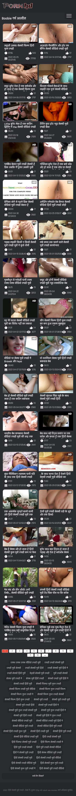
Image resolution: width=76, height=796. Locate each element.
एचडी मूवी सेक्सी (14, 668)
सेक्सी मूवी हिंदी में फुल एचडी (48, 715)
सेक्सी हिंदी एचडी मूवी (39, 731)
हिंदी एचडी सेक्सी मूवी (51, 736)
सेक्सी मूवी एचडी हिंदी (25, 705)
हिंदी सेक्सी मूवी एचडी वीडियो (51, 768)
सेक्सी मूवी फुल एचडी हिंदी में (53, 710)
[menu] (69, 16)
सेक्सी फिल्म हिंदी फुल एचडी (17, 699)
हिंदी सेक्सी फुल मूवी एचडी (51, 763)
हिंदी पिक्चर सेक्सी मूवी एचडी (24, 742)
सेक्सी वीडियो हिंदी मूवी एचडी (49, 726)
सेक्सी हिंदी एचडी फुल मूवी (14, 731)
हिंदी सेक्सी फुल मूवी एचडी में (23, 768)
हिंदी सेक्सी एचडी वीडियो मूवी (23, 763)
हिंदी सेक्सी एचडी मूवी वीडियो (48, 758)
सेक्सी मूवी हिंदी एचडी (23, 715)
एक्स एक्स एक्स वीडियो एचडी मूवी (25, 662)
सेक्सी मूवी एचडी (41, 699)
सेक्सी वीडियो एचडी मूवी (22, 721)
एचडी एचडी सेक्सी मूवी (54, 662)
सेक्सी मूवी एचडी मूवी (61, 699)
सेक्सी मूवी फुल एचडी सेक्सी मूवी (23, 710)
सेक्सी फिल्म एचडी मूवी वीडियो (22, 689)
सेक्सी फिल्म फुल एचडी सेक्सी (50, 694)
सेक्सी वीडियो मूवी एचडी (23, 726)
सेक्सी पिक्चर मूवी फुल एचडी (48, 683)
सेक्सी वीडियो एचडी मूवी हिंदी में (49, 721)
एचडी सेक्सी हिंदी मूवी (16, 673)
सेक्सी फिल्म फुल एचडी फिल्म (52, 689)
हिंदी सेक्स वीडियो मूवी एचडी (49, 752)
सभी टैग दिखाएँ (38, 776)
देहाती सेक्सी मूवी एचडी (39, 673)
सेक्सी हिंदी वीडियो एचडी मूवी (26, 736)
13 (38, 655)
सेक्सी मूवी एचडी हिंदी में (48, 705)
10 (70, 651)
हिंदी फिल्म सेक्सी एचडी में (52, 742)
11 (30, 655)
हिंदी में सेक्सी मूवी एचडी (23, 752)
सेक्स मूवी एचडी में (14, 678)
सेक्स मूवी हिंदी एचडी (35, 678)
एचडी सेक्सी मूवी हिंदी (34, 668)
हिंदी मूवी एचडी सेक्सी (23, 747)
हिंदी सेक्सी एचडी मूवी (23, 758)
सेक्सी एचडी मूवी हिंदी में (58, 678)
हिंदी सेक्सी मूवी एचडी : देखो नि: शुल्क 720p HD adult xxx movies (32, 790)
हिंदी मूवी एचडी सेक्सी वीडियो (48, 747)
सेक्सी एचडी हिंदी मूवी (23, 683)
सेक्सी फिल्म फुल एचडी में (22, 694)
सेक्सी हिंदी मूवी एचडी (62, 731)
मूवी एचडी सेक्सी (60, 673)
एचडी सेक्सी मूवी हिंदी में (58, 668)
